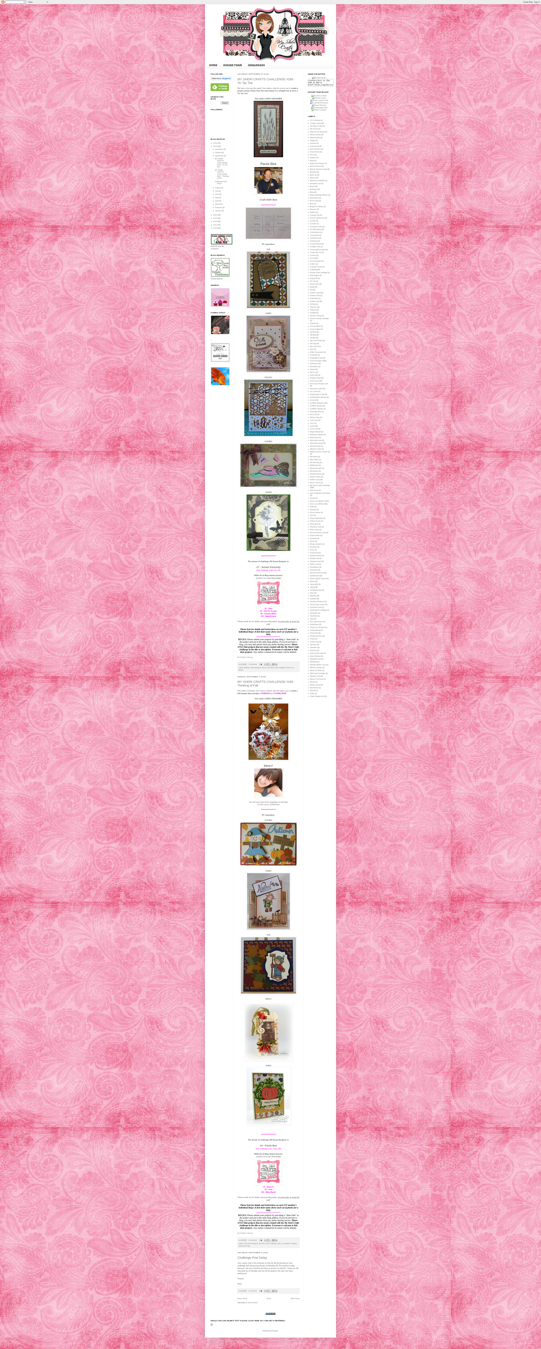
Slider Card (314, 564)
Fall (245, 1243)
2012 (215, 221)
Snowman (314, 570)
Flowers (313, 310)
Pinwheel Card (315, 527)
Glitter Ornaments (316, 352)
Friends (313, 323)
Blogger (275, 1331)
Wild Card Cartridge (317, 673)
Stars (312, 593)
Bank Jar (313, 175)
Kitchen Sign (315, 417)
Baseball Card (315, 184)
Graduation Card (316, 358)
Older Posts (295, 1299)
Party (312, 507)
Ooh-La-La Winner (283, 1243)
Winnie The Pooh (316, 679)
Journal (313, 400)
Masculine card (316, 440)
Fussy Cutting (315, 329)
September (219, 156)
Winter (312, 682)
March (217, 204)
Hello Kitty (314, 375)
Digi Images (314, 275)
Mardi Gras (314, 438)
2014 (215, 215)
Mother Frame (315, 477)
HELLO (264, 667)
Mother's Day (315, 480)
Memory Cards (315, 449)
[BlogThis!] (268, 664)
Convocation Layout (317, 250)
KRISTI (268, 999)
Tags (248, 1246)
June (217, 194)
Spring (312, 587)
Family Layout (315, 293)
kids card (313, 414)
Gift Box (313, 338)
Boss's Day (314, 201)
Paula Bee (268, 164)
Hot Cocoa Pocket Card (319, 384)
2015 (215, 146)
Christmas (314, 238)
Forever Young (315, 316)
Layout (312, 426)
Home (213, 65)
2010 (215, 228)
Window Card (315, 676)
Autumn (313, 158)
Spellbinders (315, 576)
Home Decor (315, 381)
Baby (312, 161)
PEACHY (268, 377)
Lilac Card (314, 429)
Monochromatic (316, 468)
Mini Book (314, 457)
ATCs (312, 155)
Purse (312, 541)
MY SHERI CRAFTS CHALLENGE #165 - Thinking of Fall (222, 174)
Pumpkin (294, 1243)
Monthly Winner (316, 474)
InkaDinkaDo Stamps (318, 397)
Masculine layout (316, 443)
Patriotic (313, 510)
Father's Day (315, 301)
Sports (312, 581)
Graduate (313, 355)
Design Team (232, 65)
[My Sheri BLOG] (319, 78)
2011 (215, 225)
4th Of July (314, 129)
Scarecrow (242, 1246)
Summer (313, 599)
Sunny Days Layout (317, 604)
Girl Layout (314, 346)
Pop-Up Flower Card (318, 533)
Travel (312, 639)
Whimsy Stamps (316, 668)
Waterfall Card (315, 659)
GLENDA (268, 441)
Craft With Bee (268, 199)
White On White (316, 671)
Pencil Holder (315, 512)
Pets (311, 515)
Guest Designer (255, 667)
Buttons (313, 212)
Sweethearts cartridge (318, 610)
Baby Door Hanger (317, 163)
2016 (215, 143)
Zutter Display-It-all (317, 696)
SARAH (268, 492)
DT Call (313, 281)
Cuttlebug (313, 270)
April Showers (315, 149)
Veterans (313, 650)
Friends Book (315, 326)
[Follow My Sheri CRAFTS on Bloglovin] (221, 80)
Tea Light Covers (316, 622)
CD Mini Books (315, 229)
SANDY (268, 313)
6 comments (253, 1240)
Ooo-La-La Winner (317, 504)
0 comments (253, 1291)
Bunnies (313, 209)
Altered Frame (315, 135)
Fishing (313, 304)
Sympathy (314, 613)
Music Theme (315, 483)
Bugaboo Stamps (316, 207)
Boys (312, 204)
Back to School (315, 166)
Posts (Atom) (253, 1303)
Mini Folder (314, 460)
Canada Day (315, 215)
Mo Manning (315, 462)
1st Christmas (315, 120)
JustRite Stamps (316, 406)
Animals (313, 143)
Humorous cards (316, 389)
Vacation (313, 645)
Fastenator (314, 298)
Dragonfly (313, 278)
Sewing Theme (316, 556)
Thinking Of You (316, 636)
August (218, 188)
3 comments (253, 664)
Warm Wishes (315, 656)
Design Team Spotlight (318, 273)
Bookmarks (314, 198)
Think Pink (314, 633)
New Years (314, 490)
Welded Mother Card (318, 665)
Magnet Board (315, 432)
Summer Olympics (317, 602)
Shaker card (314, 558)
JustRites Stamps (316, 409)
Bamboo (313, 172)
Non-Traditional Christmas (320, 493)
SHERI (268, 1066)
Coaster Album (315, 244)
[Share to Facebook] (273, 664)
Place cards (314, 530)
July (217, 191)
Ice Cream (314, 391)
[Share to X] (270, 664)
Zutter (312, 694)
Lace (312, 423)
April (217, 201)
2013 (215, 218)
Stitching (313, 596)
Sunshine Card (316, 607)
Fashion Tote (315, 296)
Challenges (256, 65)
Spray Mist (314, 584)
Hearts (312, 369)
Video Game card (316, 653)
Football (313, 313)
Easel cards (314, 284)
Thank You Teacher (317, 627)
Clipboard (314, 241)
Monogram (314, 471)
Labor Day (314, 420)
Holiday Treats (315, 378)
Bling (312, 192)
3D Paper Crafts (316, 126)
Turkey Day (314, 642)
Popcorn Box (315, 535)
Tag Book (313, 616)
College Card (315, 247)
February (218, 207)
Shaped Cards (315, 561)
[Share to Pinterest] (276, 664)
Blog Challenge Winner (319, 195)
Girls (311, 349)
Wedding (313, 662)
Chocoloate (314, 235)
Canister (313, 224)
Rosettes (313, 547)
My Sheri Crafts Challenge (277, 667)
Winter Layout (315, 685)
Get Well (313, 332)
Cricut (312, 258)
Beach (312, 186)
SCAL (312, 550)
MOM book (314, 465)
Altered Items (315, 138)
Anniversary (314, 146)
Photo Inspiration (316, 518)
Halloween (314, 364)
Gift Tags (313, 344)
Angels (312, 140)
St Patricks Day (316, 590)
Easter (312, 287)
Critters (312, 264)
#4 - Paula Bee (268, 1145)
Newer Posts (242, 1299)
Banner (313, 178)
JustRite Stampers (317, 403)
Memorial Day (315, 446)
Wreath (312, 691)
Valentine (313, 647)
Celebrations (315, 232)
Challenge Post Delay (252, 1257)
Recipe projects (316, 544)
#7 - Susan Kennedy (268, 567)
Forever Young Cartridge (319, 319)
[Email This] (265, 664)
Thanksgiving (315, 630)
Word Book (314, 688)
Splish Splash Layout (318, 579)
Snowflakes (314, 567)
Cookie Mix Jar (315, 252)
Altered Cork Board (317, 132)
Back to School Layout (318, 169)
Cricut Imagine (315, 261)
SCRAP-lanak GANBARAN (268, 805)
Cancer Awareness (317, 218)
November (219, 149)
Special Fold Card (317, 573)
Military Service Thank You (320, 452)
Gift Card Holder (316, 341)
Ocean (312, 498)
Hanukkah (314, 367)
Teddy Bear (314, 624)
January (218, 211)
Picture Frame (315, 521)
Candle (313, 221)
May (217, 198)
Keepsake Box (315, 412)
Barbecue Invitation (317, 181)
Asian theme (315, 152)
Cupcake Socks (316, 267)
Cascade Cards (316, 227)
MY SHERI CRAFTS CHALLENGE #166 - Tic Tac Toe (221, 163)
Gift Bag (313, 335)
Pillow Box (314, 524)
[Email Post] (261, 664)
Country (313, 255)
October (218, 153)
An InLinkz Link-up (245, 657)
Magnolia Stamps (316, 435)
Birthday (246, 667)
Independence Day (317, 394)
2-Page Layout (315, 123)
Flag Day (313, 307)
